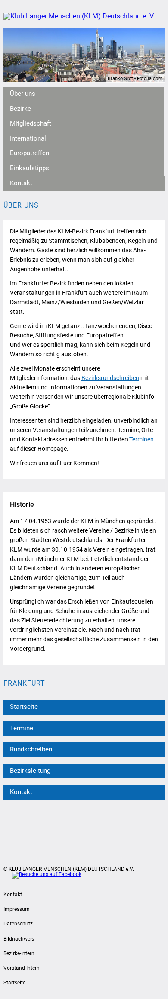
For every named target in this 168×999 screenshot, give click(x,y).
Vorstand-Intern (21, 968)
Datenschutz (18, 924)
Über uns (22, 94)
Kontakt (21, 183)
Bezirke (20, 109)
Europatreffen (29, 153)
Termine (21, 728)
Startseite (24, 707)
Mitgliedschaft (30, 123)
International (28, 138)
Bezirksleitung (30, 771)
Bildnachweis (18, 939)
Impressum (16, 909)
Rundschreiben (31, 749)
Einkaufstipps (29, 168)
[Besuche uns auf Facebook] (42, 875)
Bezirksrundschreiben (110, 377)
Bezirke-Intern (18, 953)
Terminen (141, 439)
